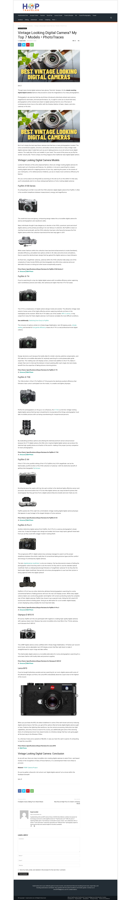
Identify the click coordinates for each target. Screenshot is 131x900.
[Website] (35, 826)
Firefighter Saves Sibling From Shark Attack (30, 802)
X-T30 (56, 410)
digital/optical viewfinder (31, 563)
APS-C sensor (66, 313)
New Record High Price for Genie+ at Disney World (67, 802)
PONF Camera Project (31, 767)
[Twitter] (24, 45)
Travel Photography (28, 26)
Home (19, 26)
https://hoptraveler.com (35, 814)
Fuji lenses (36, 468)
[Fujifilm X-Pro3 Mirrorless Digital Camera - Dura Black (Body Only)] (49, 544)
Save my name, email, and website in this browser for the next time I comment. (43, 870)
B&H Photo (29, 271)
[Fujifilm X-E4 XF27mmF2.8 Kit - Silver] (49, 478)
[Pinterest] (28, 45)
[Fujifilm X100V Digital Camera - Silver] (49, 205)
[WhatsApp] (32, 45)
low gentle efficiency (39, 327)
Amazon (22, 271)
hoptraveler (23, 40)
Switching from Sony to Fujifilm (39, 320)
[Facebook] (19, 45)
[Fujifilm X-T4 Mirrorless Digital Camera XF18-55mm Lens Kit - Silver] (49, 296)
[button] (111, 18)
